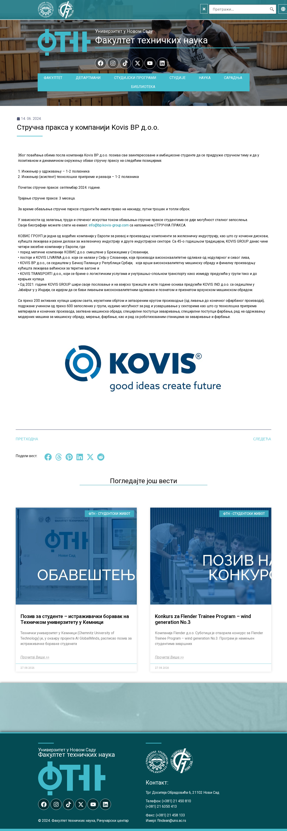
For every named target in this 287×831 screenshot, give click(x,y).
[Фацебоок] (100, 63)
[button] (48, 457)
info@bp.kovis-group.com (109, 225)
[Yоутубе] (150, 63)
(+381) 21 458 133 (170, 815)
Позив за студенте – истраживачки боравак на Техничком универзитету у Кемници (74, 619)
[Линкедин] (162, 63)
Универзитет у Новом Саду (124, 31)
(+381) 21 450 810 (176, 801)
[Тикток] (125, 63)
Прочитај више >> (34, 657)
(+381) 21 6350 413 (161, 806)
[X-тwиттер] (137, 63)
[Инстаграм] (113, 63)
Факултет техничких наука (151, 40)
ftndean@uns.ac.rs (171, 820)
